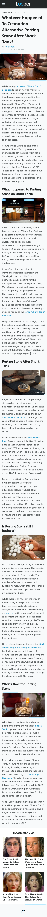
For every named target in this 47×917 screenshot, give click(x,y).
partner (10, 613)
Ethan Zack (10, 47)
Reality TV (20, 12)
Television (7, 12)
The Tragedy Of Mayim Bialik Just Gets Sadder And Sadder (11, 863)
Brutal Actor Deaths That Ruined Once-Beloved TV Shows (34, 897)
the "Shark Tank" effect (14, 417)
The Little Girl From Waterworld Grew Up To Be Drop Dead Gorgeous (34, 863)
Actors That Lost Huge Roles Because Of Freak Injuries (12, 897)
